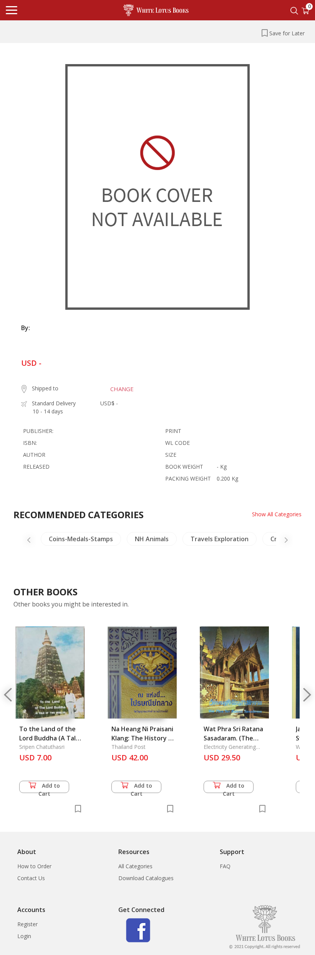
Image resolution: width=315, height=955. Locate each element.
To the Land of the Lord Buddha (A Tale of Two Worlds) (49, 738)
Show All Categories (277, 514)
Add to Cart (49, 787)
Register (27, 924)
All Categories (135, 866)
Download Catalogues (146, 878)
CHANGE (122, 389)
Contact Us (31, 878)
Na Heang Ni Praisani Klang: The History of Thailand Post (143, 738)
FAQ (225, 866)
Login (24, 936)
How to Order (34, 866)
